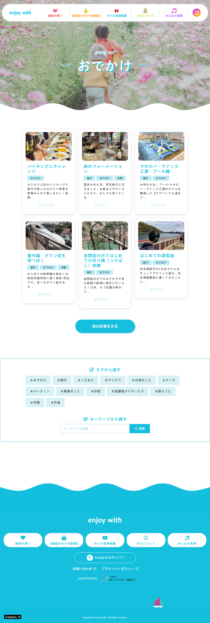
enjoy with (105, 520)
